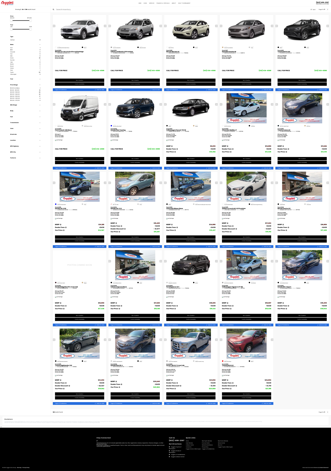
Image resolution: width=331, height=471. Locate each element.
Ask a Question (79, 80)
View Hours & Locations (322, 4)
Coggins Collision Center (178, 456)
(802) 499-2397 (322, 2)
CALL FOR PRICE (61, 71)
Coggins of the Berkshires (61, 89)
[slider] (11, 20)
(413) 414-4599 (98, 70)
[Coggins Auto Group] (7, 3)
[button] (105, 25)
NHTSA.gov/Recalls (94, 422)
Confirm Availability (79, 84)
